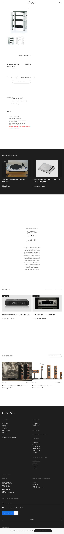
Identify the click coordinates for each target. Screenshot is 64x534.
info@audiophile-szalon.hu (8, 492)
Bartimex (34, 464)
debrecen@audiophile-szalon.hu (38, 487)
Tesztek (4, 382)
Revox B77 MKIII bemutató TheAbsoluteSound (41, 387)
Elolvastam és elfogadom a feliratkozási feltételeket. (13, 507)
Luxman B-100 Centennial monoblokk (45, 314)
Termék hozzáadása (26, 77)
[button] (3, 3)
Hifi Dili (34, 452)
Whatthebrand (36, 448)
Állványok (15, 100)
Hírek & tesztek (6, 430)
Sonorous (15, 103)
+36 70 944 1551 (6, 485)
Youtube (45, 433)
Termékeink (5, 423)
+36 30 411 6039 (6, 489)
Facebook (35, 433)
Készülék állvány (17, 98)
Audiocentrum (36, 460)
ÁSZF (3, 436)
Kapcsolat (5, 432)
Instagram (40, 433)
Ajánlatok (5, 428)
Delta (33, 466)
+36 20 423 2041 (6, 488)
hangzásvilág (36, 446)
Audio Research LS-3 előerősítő (13, 314)
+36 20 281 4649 (6, 486)
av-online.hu (35, 442)
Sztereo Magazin (37, 450)
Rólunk (4, 425)
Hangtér (34, 468)
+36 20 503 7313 (36, 484)
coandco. (34, 444)
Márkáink (23, 100)
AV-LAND (34, 462)
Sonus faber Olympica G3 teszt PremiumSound (12, 387)
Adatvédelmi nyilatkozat (9, 437)
